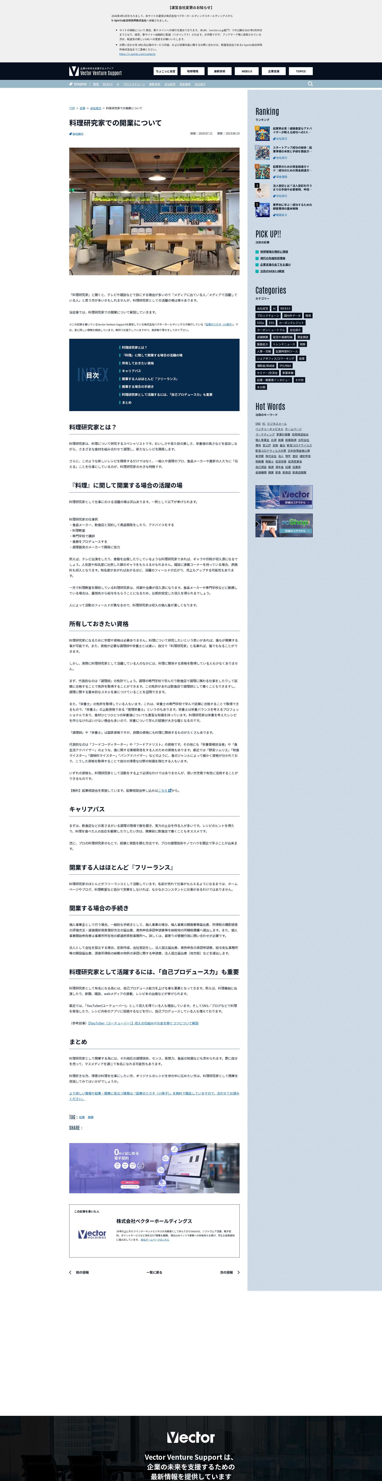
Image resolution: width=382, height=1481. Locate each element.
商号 (258, 445)
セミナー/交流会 (267, 373)
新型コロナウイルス (299, 445)
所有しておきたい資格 (138, 363)
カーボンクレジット (291, 323)
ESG (271, 323)
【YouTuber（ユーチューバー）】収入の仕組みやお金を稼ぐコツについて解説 (143, 1023)
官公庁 (267, 445)
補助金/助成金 (266, 366)
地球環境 (192, 71)
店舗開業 (262, 337)
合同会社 (303, 440)
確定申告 (305, 456)
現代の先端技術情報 (272, 258)
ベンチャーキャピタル (269, 429)
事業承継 (287, 373)
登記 (295, 456)
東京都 (259, 456)
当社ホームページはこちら (155, 1239)
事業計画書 (283, 434)
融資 (271, 467)
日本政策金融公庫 (299, 451)
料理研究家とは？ (134, 347)
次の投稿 (226, 1272)
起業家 (296, 467)
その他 (299, 380)
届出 (282, 445)
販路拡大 (262, 344)
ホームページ (293, 429)
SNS (258, 424)
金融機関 (261, 472)
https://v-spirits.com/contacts (137, 54)
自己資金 (261, 467)
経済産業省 (295, 461)
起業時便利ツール (287, 351)
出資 (274, 440)
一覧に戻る (154, 1272)
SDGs (260, 323)
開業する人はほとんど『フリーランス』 (150, 378)
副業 (302, 358)
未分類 (261, 387)
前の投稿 (82, 1272)
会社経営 (169, 84)
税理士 (269, 461)
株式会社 (271, 456)
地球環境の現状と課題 (274, 252)
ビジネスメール (277, 424)
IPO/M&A (285, 366)
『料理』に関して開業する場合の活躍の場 (152, 355)
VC (264, 424)
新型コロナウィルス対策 (270, 451)
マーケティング (265, 434)
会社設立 (200, 84)
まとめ (127, 402)
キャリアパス (131, 370)
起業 (82, 1117)
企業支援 (273, 71)
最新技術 (219, 71)
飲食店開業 (299, 472)
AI (118, 84)
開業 (91, 1117)
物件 (288, 456)
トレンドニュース (284, 344)
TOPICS (301, 71)
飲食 (278, 472)
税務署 (259, 461)
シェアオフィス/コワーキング (275, 358)
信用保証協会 (300, 434)
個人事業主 (262, 440)
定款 (275, 445)
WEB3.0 (247, 71)
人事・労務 (264, 351)
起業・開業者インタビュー (273, 380)
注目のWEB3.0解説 (272, 271)
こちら (163, 790)
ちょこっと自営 (165, 71)
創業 (281, 440)
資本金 (279, 467)
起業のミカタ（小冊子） (219, 324)
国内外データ (292, 315)
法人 (281, 456)
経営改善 (280, 461)
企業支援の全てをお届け (275, 264)
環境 (96, 84)
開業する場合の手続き (138, 386)
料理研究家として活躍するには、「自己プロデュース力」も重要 (167, 394)
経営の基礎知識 (282, 337)
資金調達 (185, 84)
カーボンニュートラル (271, 330)
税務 (302, 344)
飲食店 (287, 472)
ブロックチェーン (134, 84)
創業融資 (290, 440)
